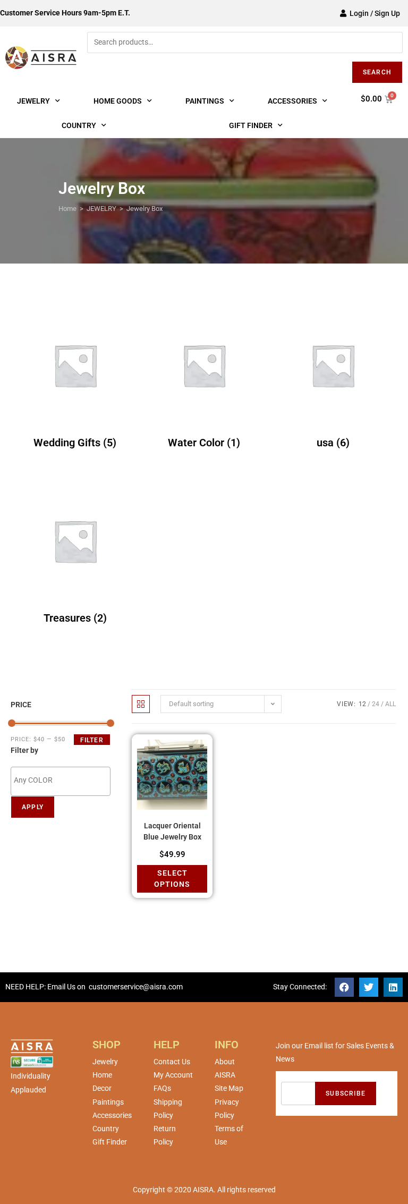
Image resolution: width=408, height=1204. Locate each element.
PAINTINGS (204, 101)
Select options (172, 878)
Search (377, 72)
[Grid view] (141, 704)
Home (67, 209)
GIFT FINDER (251, 125)
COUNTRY (79, 125)
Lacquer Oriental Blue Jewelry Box (172, 831)
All (390, 704)
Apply (33, 807)
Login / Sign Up (373, 13)
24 (375, 704)
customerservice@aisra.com (136, 986)
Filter (92, 740)
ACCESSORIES (292, 101)
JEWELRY (33, 101)
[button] (344, 987)
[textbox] (63, 780)
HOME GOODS (118, 101)
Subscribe (346, 1093)
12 (362, 704)
